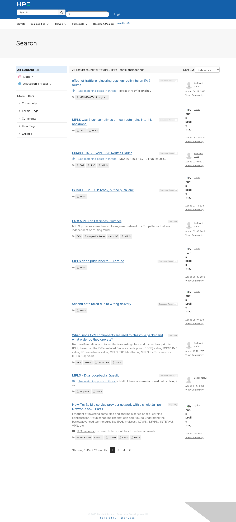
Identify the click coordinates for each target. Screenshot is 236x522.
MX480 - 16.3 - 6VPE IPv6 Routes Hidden (102, 153)
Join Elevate (123, 23)
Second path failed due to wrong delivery (101, 304)
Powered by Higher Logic (118, 518)
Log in (117, 14)
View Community (194, 95)
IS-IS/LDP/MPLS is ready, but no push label (103, 190)
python (197, 405)
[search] (61, 12)
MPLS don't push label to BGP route (98, 261)
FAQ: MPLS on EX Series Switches (96, 221)
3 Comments (86, 431)
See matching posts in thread (97, 90)
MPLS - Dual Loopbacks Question (96, 375)
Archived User (198, 84)
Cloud (197, 109)
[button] (40, 23)
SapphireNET (200, 378)
